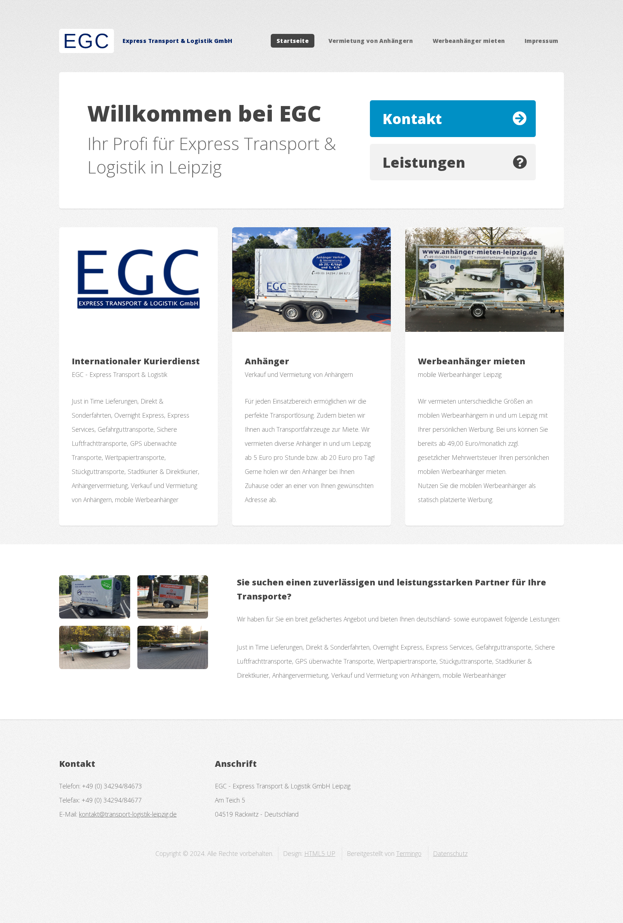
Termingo (408, 853)
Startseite (293, 41)
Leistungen (424, 162)
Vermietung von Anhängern (370, 41)
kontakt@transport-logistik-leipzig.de (128, 814)
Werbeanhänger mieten (469, 41)
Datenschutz (450, 853)
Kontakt (412, 118)
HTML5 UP (319, 853)
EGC (86, 41)
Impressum (541, 41)
